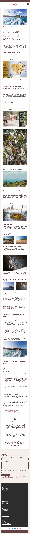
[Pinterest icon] (16, 445)
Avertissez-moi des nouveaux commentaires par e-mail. (10, 472)
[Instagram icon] (15, 445)
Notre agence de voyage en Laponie (7, 495)
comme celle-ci (22, 388)
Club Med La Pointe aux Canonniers (6, 508)
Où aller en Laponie (4, 487)
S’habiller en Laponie (5, 489)
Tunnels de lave (4, 522)
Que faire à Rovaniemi (5, 491)
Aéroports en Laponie (5, 488)
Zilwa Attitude (4, 507)
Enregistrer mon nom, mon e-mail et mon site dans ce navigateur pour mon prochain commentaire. (14, 470)
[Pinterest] (18, 528)
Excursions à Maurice (5, 504)
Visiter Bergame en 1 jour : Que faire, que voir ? (12, 410)
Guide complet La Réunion (5, 516)
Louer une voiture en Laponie (6, 490)
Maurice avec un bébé (5, 509)
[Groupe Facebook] (20, 528)
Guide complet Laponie (5, 486)
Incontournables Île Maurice (5, 502)
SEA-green (5, 308)
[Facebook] (12, 528)
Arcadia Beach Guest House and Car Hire (10, 307)
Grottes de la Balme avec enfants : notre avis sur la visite (14, 413)
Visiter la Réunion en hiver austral (6, 524)
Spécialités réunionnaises (5, 519)
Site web (21, 457)
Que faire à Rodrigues (5, 510)
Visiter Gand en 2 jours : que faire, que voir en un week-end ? (15, 412)
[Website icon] (13, 445)
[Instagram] (9, 528)
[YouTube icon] (18, 445)
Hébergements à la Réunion (5, 523)
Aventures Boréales (11, 442)
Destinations (12, 28)
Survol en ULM (4, 521)
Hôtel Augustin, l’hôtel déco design (10, 411)
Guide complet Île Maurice (5, 501)
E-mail (12, 457)
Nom (2, 457)
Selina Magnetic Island (7, 309)
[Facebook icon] (11, 445)
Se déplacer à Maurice (5, 503)
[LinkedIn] (15, 528)
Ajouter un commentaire (5, 461)
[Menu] (28, 4)
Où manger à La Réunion (5, 520)
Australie (16, 28)
